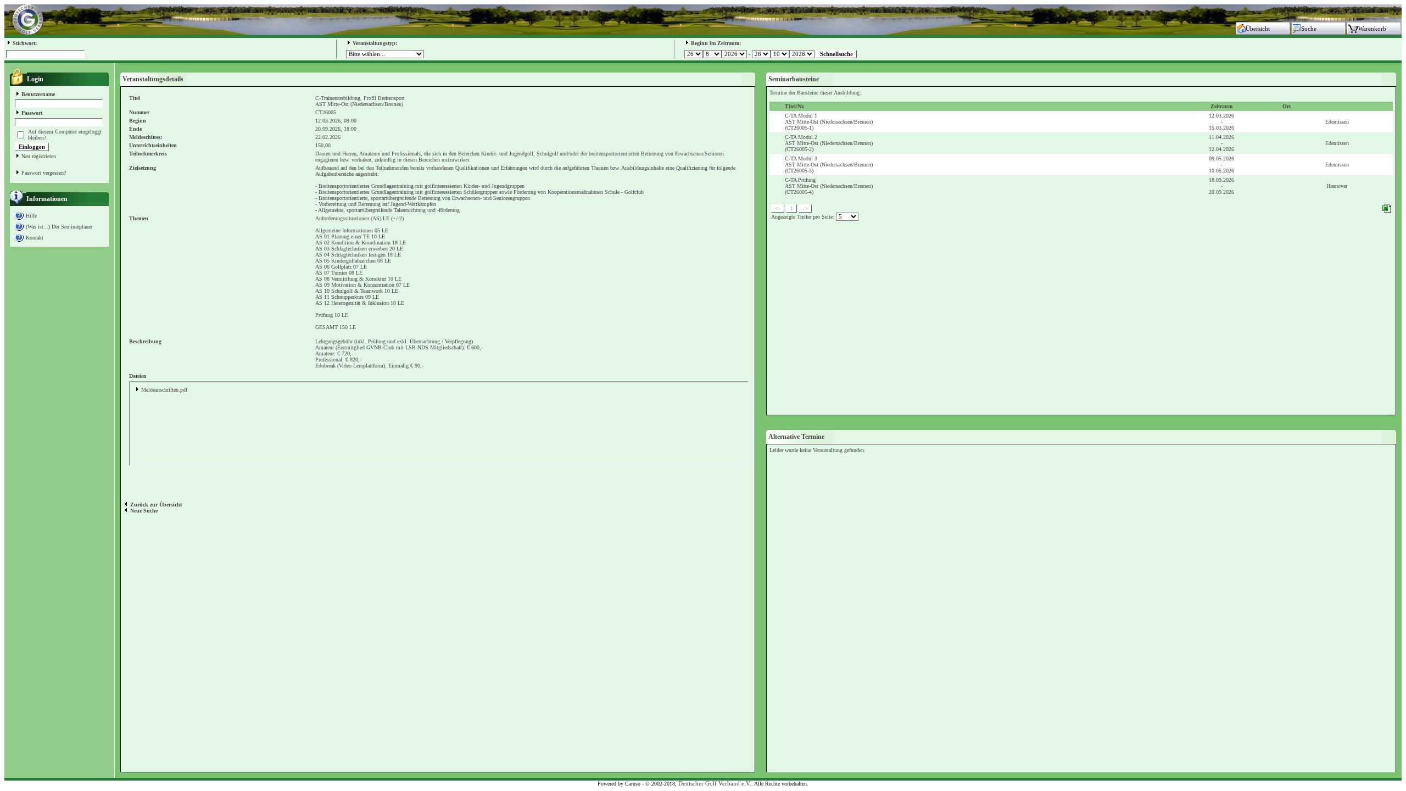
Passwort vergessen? (43, 173)
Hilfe (31, 216)
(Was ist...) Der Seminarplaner (59, 227)
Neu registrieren (38, 156)
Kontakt (34, 238)
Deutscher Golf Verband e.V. (714, 784)
